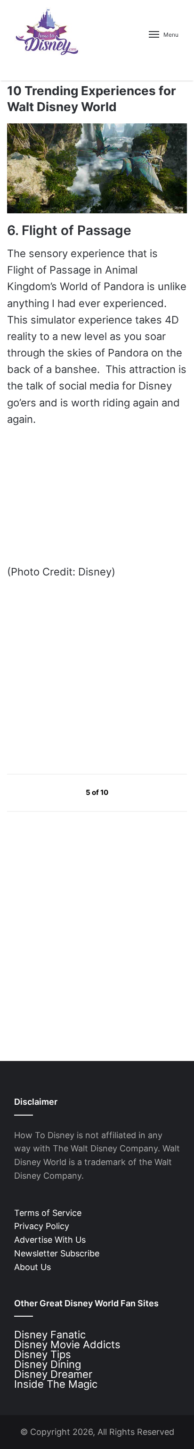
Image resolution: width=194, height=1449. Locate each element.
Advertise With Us (50, 1240)
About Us (32, 1267)
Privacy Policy (41, 1226)
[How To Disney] (47, 31)
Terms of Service (47, 1213)
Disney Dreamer (53, 1374)
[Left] (64, 792)
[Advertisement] (77, 676)
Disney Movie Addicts (67, 1344)
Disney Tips (42, 1354)
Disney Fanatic (50, 1334)
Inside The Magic (55, 1384)
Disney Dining (47, 1364)
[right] (130, 792)
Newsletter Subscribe (56, 1253)
